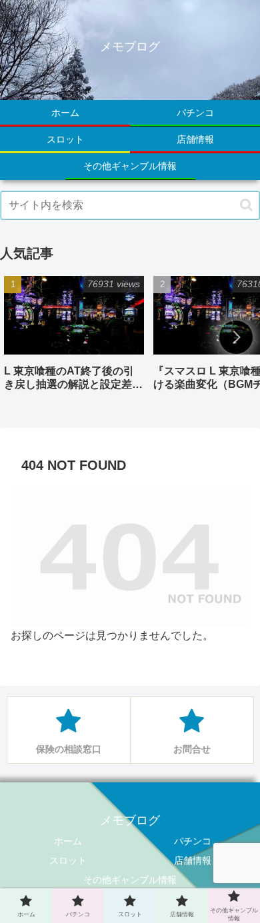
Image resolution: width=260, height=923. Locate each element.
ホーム (68, 841)
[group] (74, 338)
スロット (68, 860)
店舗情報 (192, 860)
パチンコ (192, 841)
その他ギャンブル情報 (130, 879)
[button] (246, 205)
